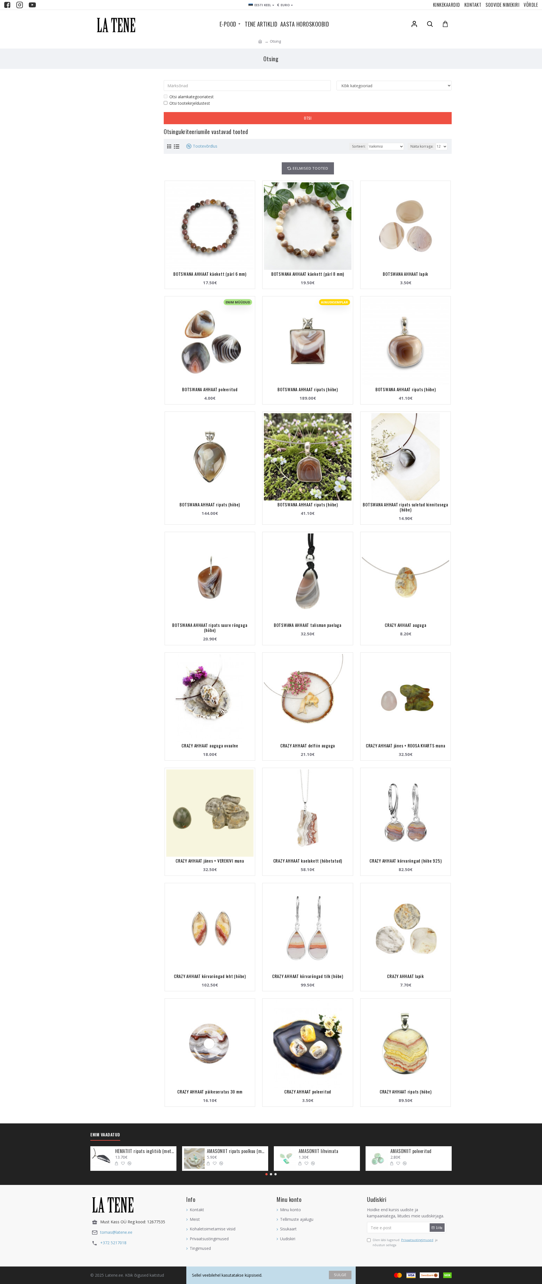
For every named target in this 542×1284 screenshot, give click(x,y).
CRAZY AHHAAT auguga (405, 624)
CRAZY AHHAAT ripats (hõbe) (406, 1091)
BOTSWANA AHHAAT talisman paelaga (308, 624)
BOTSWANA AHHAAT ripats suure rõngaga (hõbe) (209, 627)
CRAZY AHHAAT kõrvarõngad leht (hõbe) (210, 976)
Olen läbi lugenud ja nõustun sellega (405, 1242)
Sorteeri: (359, 146)
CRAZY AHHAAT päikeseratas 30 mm (209, 1091)
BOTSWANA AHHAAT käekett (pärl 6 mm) (209, 273)
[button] (266, 1174)
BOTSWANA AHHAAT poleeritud (210, 389)
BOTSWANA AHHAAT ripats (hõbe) (307, 389)
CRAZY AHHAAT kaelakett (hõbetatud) (307, 860)
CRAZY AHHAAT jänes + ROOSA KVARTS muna (405, 745)
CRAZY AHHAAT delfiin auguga (307, 745)
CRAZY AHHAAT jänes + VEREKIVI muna (210, 860)
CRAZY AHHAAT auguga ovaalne (210, 745)
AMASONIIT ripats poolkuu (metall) (236, 1151)
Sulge (340, 1274)
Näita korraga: (421, 146)
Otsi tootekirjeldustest (189, 103)
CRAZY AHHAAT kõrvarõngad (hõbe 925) (406, 860)
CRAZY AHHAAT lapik (405, 976)
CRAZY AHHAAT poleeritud (307, 1091)
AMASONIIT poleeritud (411, 1151)
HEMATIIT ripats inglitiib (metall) (144, 1151)
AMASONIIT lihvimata (318, 1151)
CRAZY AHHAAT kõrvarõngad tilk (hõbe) (307, 976)
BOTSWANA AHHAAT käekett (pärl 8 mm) (307, 273)
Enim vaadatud (105, 1135)
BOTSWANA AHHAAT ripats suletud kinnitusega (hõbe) (405, 507)
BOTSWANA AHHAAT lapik (405, 273)
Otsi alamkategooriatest (191, 96)
